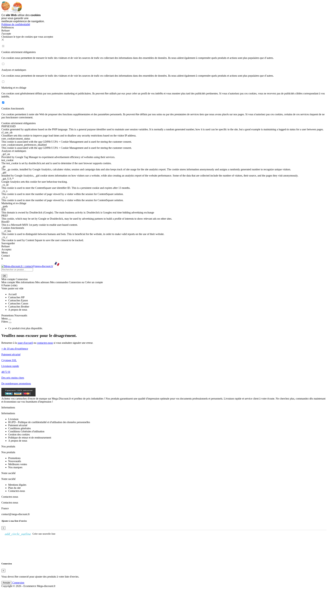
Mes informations (25, 282)
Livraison (13, 419)
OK (4, 276)
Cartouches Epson (18, 300)
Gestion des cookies (19, 434)
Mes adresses (42, 282)
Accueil (12, 294)
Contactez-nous (16, 490)
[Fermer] (9, 319)
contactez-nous (45, 342)
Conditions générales (19, 428)
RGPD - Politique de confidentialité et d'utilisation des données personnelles (49, 422)
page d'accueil (25, 342)
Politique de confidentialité (15, 24)
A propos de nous (17, 309)
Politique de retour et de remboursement (29, 437)
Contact (5, 255)
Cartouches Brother (18, 306)
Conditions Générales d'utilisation (26, 431)
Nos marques (15, 467)
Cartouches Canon (18, 303)
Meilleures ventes (17, 464)
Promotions (7, 315)
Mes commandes (59, 282)
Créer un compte (94, 282)
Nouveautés (20, 315)
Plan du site (14, 487)
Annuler (6, 582)
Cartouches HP (16, 297)
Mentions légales (17, 484)
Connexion (75, 282)
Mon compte (8, 282)
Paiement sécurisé (17, 425)
